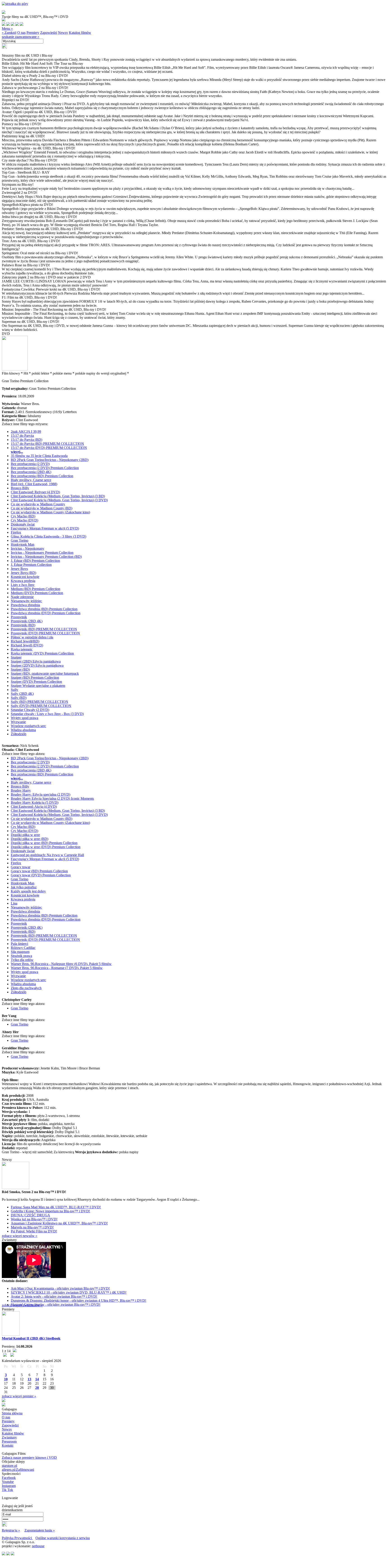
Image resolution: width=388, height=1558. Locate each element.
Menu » (7, 28)
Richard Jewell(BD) (25, 641)
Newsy (63, 32)
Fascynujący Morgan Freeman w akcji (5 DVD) (45, 528)
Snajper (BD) (20, 669)
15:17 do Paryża (22, 435)
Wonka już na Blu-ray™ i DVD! (34, 1219)
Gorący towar (20, 867)
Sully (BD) (18, 698)
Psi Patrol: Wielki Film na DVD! (34, 1231)
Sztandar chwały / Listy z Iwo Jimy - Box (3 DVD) (47, 714)
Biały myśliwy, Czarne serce (31, 480)
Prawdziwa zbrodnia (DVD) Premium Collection (45, 613)
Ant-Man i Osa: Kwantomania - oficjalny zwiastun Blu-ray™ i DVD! (60, 1288)
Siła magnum (20, 952)
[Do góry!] (15, 4)
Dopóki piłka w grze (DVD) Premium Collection (45, 847)
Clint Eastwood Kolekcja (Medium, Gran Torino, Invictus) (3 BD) (58, 496)
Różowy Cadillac (23, 948)
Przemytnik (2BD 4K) (26, 621)
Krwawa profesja (23, 581)
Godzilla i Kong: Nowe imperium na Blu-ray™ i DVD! (50, 1211)
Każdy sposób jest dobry (28, 891)
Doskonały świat (23, 524)
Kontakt (7, 1445)
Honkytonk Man (22, 544)
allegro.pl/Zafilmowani (18, 1470)
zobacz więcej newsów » (19, 1236)
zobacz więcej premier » (19, 1396)
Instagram (9, 1486)
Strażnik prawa (21, 956)
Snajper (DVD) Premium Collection (36, 681)
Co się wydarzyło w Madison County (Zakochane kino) (50, 512)
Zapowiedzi (48, 32)
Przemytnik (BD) (23, 625)
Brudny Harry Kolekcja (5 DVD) (34, 802)
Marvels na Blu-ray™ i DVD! (32, 1227)
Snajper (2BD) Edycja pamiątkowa (36, 661)
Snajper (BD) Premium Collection (35, 677)
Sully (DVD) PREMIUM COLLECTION (41, 706)
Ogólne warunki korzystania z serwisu (62, 1538)
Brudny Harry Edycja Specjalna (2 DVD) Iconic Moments (52, 798)
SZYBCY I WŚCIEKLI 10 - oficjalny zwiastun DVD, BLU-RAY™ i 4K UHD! (68, 1292)
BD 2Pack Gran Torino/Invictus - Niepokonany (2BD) (49, 460)
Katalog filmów (80, 32)
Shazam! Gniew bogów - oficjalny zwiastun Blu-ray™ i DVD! (55, 1304)
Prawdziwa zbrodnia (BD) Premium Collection (44, 609)
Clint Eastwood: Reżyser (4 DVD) (35, 492)
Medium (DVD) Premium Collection (37, 593)
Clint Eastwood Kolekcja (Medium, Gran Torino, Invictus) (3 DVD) (59, 500)
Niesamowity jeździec (26, 601)
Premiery (32, 32)
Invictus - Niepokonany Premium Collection (42, 552)
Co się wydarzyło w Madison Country (38, 504)
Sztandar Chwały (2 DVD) (30, 710)
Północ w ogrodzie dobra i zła (32, 637)
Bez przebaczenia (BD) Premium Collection (42, 476)
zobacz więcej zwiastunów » (22, 1305)
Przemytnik (19, 617)
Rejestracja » (11, 1530)
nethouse (38, 1546)
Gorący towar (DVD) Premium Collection (41, 875)
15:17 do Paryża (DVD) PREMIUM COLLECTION (49, 448)
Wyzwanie (18, 722)
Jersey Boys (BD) (23, 573)
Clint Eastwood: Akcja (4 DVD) (34, 806)
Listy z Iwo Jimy (23, 585)
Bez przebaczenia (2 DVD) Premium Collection (45, 468)
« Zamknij (9, 32)
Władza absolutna (23, 730)
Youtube (8, 1482)
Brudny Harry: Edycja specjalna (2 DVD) (40, 794)
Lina (14, 903)
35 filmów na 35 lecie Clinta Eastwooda (39, 456)
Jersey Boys (19, 569)
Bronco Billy (20, 488)
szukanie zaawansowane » (20, 37)
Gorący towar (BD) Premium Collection (39, 871)
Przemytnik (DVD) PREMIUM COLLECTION (45, 633)
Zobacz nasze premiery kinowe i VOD (29, 1457)
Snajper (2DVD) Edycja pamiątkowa (37, 665)
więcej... (17, 452)
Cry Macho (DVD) (24, 520)
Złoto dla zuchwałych (26, 988)
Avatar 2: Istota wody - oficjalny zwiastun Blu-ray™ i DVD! (54, 1296)
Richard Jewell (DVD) (27, 645)
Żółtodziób (18, 734)
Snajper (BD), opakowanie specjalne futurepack (45, 673)
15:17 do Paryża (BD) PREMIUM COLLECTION (47, 444)
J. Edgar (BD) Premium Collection (35, 560)
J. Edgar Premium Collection (31, 565)
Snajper (16, 657)
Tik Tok (7, 1490)
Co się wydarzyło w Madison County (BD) (41, 508)
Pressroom (9, 1441)
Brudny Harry (21, 790)
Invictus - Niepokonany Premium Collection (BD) (46, 556)
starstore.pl (9, 1465)
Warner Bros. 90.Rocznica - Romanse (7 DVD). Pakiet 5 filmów (57, 968)
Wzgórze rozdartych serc (28, 726)
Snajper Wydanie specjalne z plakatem (38, 685)
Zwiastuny (9, 1437)
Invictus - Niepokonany (27, 548)
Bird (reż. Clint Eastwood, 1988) (34, 484)
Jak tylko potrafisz (24, 887)
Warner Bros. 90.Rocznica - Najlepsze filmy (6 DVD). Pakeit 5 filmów (61, 964)
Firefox (16, 532)
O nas (21, 32)
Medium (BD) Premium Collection (35, 589)
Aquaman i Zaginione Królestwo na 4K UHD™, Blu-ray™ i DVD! (59, 1223)
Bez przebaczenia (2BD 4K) (31, 472)
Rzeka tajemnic (22, 649)
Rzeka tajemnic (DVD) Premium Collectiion (42, 653)
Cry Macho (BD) (23, 516)
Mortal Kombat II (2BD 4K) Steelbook (31, 1338)
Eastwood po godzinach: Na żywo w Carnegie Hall (47, 855)
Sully (14, 690)
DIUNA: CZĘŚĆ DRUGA (30, 1215)
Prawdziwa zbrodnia (25, 605)
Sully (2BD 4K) (22, 694)
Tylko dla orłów (22, 960)
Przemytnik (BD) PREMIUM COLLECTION (44, 629)
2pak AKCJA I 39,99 (26, 431)
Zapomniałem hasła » (39, 1530)
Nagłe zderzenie (22, 597)
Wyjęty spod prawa (24, 718)
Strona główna (12, 1413)
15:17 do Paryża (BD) (26, 440)
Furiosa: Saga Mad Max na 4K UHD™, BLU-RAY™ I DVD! (56, 1207)
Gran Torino (19, 540)
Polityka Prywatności (17, 1538)
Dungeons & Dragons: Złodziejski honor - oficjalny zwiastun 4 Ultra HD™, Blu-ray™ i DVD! (78, 1300)
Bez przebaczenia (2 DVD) (30, 464)
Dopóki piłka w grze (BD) (29, 839)
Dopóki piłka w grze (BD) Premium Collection (44, 843)
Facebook (9, 1478)
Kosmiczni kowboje (25, 577)
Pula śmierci (19, 944)
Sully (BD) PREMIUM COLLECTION (39, 702)
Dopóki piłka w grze (25, 835)
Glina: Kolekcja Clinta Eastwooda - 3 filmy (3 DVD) (48, 536)
